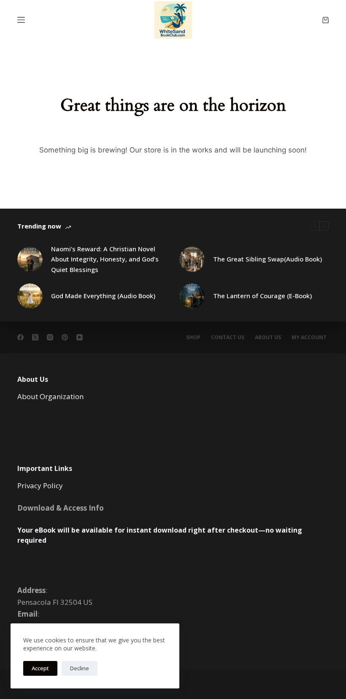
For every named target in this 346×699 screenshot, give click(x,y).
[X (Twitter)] (35, 337)
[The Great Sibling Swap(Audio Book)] (192, 259)
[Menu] (21, 20)
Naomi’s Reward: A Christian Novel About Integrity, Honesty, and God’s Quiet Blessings (105, 259)
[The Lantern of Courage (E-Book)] (192, 296)
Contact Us (227, 337)
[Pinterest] (65, 337)
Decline (79, 668)
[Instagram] (50, 337)
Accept (40, 668)
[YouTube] (79, 337)
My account (309, 337)
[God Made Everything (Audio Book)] (30, 296)
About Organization (50, 396)
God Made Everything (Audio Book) (103, 295)
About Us (268, 337)
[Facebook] (20, 337)
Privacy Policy (40, 485)
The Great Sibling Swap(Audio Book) (267, 259)
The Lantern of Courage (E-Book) (262, 295)
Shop (193, 337)
